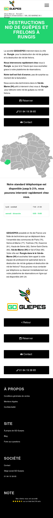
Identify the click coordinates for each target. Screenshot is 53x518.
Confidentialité (10, 407)
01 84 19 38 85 (10, 476)
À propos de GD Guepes (14, 430)
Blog (6, 436)
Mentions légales (11, 401)
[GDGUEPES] (22, 5)
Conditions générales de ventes (17, 396)
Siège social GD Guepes (14, 470)
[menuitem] (45, 5)
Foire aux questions (12, 441)
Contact (7, 465)
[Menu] (45, 5)
